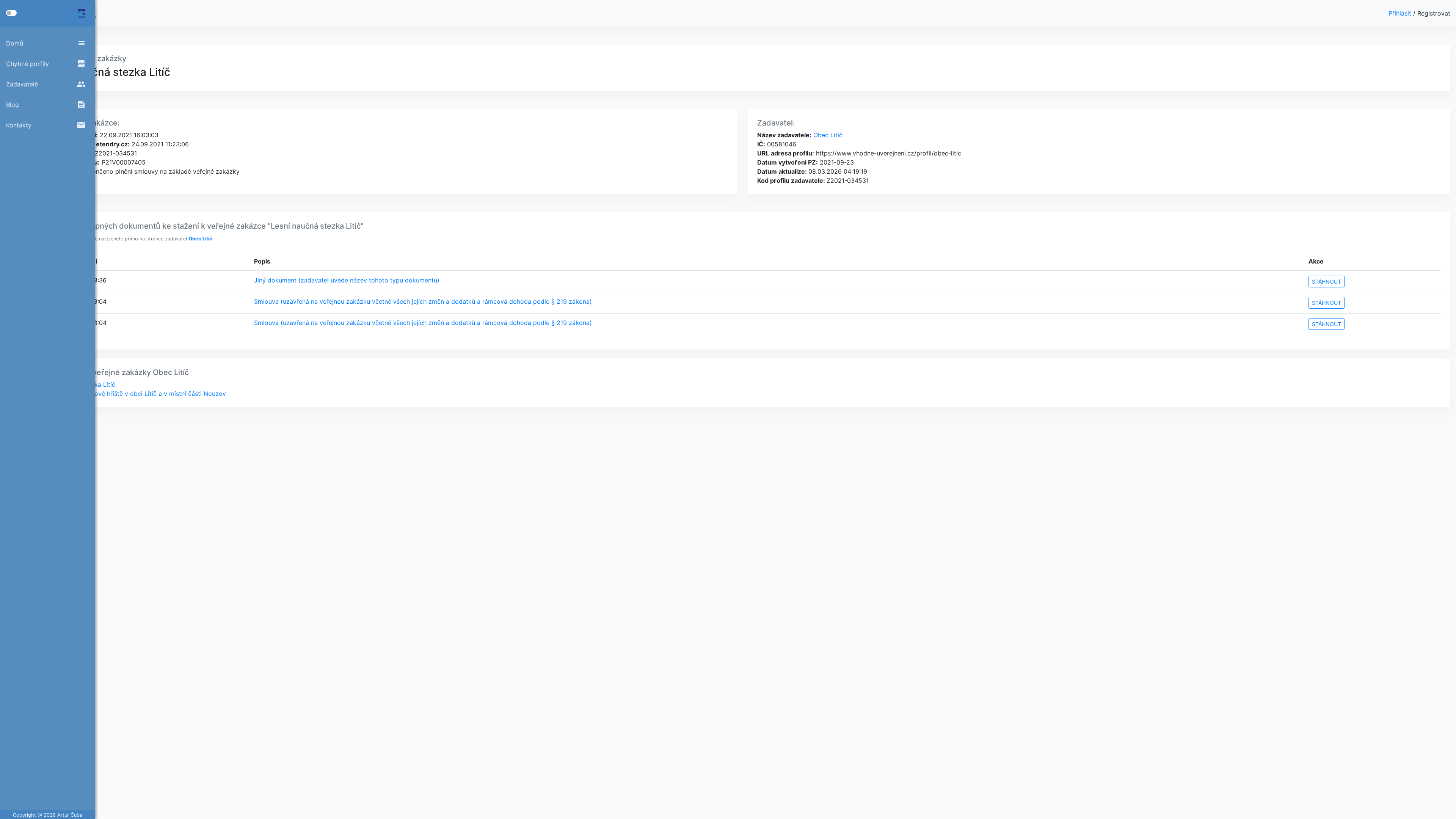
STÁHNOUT (1326, 281)
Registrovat (1433, 13)
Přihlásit (1401, 13)
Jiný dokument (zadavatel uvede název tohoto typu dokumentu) (346, 280)
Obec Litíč (827, 135)
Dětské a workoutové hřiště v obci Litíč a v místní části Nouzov (134, 393)
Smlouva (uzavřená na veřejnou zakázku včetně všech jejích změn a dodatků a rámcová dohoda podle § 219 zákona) (423, 301)
